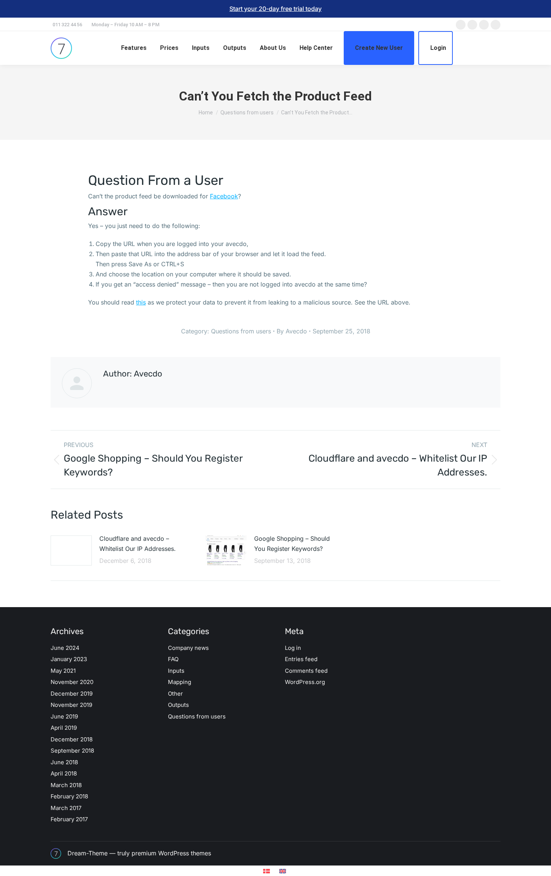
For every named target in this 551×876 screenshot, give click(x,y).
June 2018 (64, 762)
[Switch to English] (284, 871)
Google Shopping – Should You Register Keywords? (292, 543)
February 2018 (69, 796)
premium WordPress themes (171, 853)
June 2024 (65, 647)
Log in (293, 647)
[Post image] (71, 551)
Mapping (179, 682)
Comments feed (306, 670)
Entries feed (301, 659)
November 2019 (71, 704)
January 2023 (69, 659)
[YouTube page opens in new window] (495, 25)
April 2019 (64, 727)
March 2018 (66, 785)
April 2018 (64, 773)
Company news (188, 647)
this (141, 302)
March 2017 (66, 808)
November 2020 (72, 682)
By (292, 331)
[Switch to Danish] (267, 871)
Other (175, 693)
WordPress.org (305, 682)
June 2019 (64, 716)
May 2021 (63, 670)
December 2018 (72, 739)
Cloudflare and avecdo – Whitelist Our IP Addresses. (137, 543)
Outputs (178, 704)
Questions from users (241, 331)
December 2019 (72, 693)
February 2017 (69, 819)
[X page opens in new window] (472, 25)
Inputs (176, 670)
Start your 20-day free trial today (275, 8)
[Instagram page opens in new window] (484, 25)
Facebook (224, 196)
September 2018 (72, 750)
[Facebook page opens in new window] (461, 25)
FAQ (173, 659)
